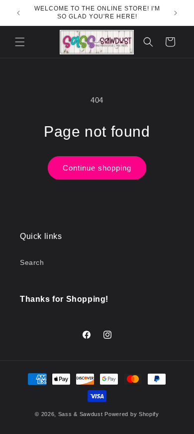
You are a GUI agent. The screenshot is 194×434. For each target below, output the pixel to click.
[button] (20, 42)
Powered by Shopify (131, 414)
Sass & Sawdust (80, 414)
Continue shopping (97, 168)
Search (32, 262)
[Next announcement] (176, 13)
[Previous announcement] (18, 13)
